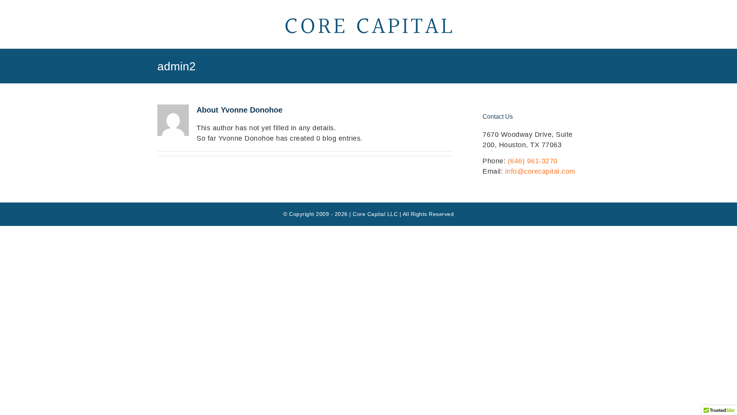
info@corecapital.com (540, 171)
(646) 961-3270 (533, 161)
